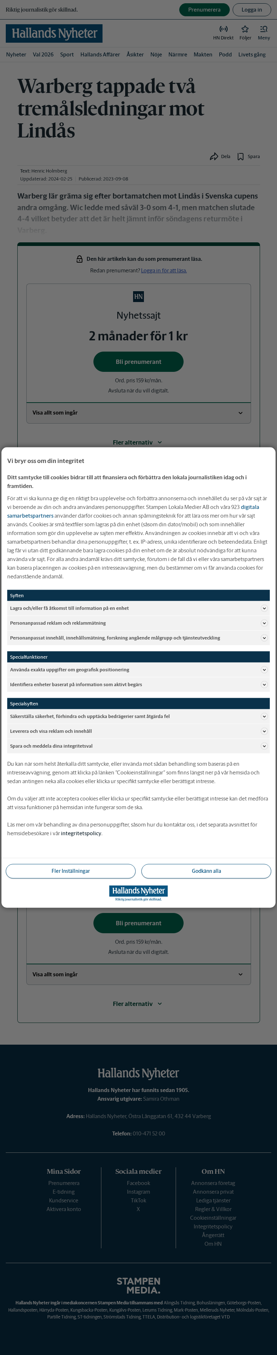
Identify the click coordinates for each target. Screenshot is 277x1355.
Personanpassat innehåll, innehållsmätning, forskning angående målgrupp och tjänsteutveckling (115, 637)
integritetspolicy (81, 833)
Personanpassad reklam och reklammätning (58, 623)
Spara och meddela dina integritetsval (51, 746)
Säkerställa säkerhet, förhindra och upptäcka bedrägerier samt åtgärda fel (90, 716)
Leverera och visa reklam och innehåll (51, 731)
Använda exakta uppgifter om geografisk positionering (69, 669)
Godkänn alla (206, 871)
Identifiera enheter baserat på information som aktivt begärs (76, 684)
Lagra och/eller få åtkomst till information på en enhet (69, 608)
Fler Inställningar (71, 871)
